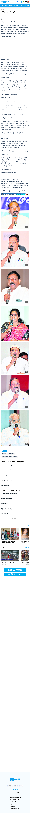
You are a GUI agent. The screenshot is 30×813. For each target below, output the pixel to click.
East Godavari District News (8, 453)
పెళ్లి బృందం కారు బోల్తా (15, 480)
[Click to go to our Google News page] (22, 786)
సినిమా (20, 5)
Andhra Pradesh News (15, 797)
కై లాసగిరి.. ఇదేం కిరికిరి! (14, 470)
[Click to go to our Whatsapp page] (10, 786)
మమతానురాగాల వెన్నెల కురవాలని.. (15, 465)
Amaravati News (15, 795)
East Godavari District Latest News (9, 456)
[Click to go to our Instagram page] (15, 786)
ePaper (19, 2)
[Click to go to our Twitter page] (13, 786)
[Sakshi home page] (15, 780)
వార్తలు (6, 5)
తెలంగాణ (16, 5)
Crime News (15, 802)
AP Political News (15, 792)
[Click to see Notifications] (28, 2)
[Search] (21, 2)
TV (26, 2)
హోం (2, 5)
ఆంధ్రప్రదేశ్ (11, 5)
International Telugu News (15, 806)
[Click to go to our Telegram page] (20, 786)
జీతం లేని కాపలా (15, 485)
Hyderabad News (15, 804)
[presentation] (3, 534)
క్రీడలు (25, 5)
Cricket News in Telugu (15, 799)
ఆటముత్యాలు (14, 475)
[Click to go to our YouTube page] (17, 786)
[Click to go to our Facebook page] (8, 786)
